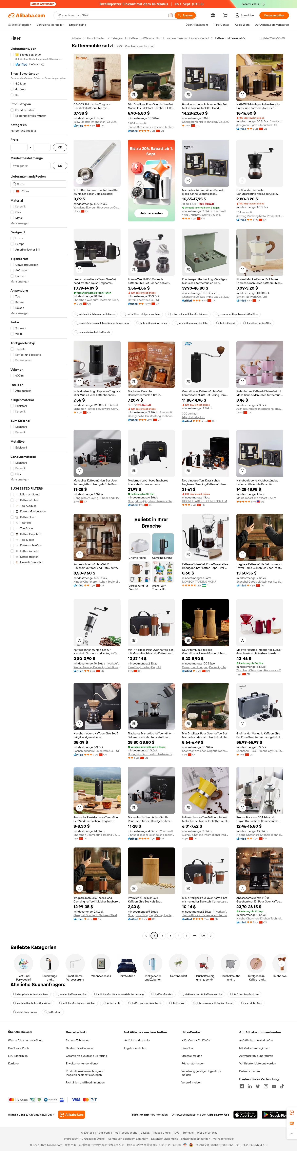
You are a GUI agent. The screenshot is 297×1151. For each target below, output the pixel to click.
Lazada (145, 1132)
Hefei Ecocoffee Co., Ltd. (143, 300)
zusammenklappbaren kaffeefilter (239, 314)
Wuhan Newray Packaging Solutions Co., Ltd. (97, 667)
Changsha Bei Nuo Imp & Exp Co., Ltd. (205, 296)
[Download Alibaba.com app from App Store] (245, 1115)
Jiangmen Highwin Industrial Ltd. (256, 125)
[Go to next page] (210, 935)
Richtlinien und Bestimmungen (85, 1082)
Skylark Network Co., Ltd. (251, 296)
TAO (176, 1132)
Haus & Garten (96, 38)
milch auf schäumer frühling (79, 1003)
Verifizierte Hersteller (137, 1040)
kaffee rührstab (164, 994)
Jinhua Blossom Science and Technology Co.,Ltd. (151, 127)
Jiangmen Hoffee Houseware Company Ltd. (97, 408)
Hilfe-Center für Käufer (195, 1040)
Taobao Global (162, 1132)
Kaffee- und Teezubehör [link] (230, 38)
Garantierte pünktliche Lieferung (86, 1055)
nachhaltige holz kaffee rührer (34, 1003)
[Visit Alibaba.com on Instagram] (265, 1086)
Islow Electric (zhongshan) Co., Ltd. (95, 121)
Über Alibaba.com (20, 1032)
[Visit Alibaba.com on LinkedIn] (249, 1086)
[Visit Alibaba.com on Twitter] (257, 1086)
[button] (170, 15)
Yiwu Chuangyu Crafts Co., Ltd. (201, 214)
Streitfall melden (191, 1055)
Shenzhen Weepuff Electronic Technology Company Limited (97, 300)
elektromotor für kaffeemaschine (203, 994)
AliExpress (87, 1132)
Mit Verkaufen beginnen (254, 1048)
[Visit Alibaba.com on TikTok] (282, 1086)
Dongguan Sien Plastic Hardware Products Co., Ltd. (151, 754)
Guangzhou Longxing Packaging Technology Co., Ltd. (205, 667)
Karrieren (14, 1063)
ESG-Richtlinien (18, 1055)
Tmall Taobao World (125, 1132)
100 (203, 935)
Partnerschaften (249, 1071)
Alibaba (76, 38)
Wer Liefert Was (207, 1132)
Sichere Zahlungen (78, 1040)
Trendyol (188, 1132)
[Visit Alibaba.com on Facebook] (241, 1086)
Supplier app (140, 1114)
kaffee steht (114, 1003)
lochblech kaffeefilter (259, 323)
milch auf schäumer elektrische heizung (121, 994)
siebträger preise (27, 1012)
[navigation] (39, 487)
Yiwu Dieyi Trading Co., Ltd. (144, 667)
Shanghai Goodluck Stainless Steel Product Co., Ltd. (259, 581)
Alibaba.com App (218, 1114)
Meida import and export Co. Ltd (256, 497)
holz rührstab (227, 323)
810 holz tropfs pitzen (246, 994)
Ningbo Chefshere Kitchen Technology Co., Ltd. (97, 581)
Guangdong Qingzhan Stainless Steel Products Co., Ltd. (151, 501)
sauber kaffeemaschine (73, 994)
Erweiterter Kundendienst (82, 1063)
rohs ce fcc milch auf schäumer (190, 314)
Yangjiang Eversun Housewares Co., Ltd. (97, 207)
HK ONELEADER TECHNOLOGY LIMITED (205, 501)
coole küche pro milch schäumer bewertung (104, 323)
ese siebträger (253, 1003)
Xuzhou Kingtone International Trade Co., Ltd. (259, 408)
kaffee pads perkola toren (146, 1003)
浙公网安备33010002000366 (214, 1145)
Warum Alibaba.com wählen (25, 1040)
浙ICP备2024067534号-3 (252, 1145)
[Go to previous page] (146, 935)
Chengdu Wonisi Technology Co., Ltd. (205, 121)
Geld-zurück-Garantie (79, 1048)
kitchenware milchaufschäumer (215, 1003)
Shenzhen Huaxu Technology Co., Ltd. (259, 750)
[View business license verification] (185, 1145)
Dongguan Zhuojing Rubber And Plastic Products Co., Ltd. (97, 497)
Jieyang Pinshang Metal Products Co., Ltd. (259, 216)
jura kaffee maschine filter (194, 323)
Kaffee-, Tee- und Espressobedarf (188, 38)
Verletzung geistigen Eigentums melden (201, 1073)
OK (60, 147)
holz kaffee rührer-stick (153, 323)
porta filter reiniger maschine (143, 314)
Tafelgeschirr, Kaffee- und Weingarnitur (136, 38)
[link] (291, 1112)
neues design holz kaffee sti (94, 332)
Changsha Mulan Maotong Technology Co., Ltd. (151, 416)
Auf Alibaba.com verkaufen (256, 1040)
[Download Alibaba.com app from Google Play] (275, 1115)
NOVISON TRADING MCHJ (199, 581)
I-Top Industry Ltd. (193, 417)
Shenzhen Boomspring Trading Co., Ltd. (97, 834)
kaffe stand (54, 1012)
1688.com (103, 1132)
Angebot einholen (135, 1048)
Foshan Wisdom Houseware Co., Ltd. (96, 750)
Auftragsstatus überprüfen (256, 1055)
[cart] (226, 16)
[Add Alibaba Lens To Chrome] (71, 1115)
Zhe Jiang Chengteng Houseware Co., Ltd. (259, 670)
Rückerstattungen (192, 1063)
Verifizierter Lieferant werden (257, 1063)
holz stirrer (179, 1003)
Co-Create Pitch (18, 1048)
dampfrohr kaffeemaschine (32, 994)
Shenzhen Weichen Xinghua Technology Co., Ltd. (205, 750)
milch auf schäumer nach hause (97, 314)
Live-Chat (187, 1048)
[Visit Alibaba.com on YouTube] (274, 1086)
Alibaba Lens (16, 1114)
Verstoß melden (191, 1082)
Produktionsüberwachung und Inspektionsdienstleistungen (85, 1073)
